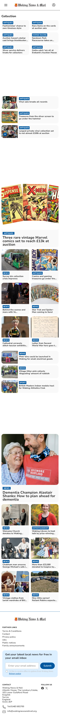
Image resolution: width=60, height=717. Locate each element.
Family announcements (13, 645)
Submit (47, 665)
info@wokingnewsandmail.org (22, 711)
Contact (6, 634)
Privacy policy (9, 637)
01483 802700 (17, 706)
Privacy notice (15, 673)
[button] (5, 5)
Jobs (4, 639)
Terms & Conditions (11, 631)
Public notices (9, 642)
